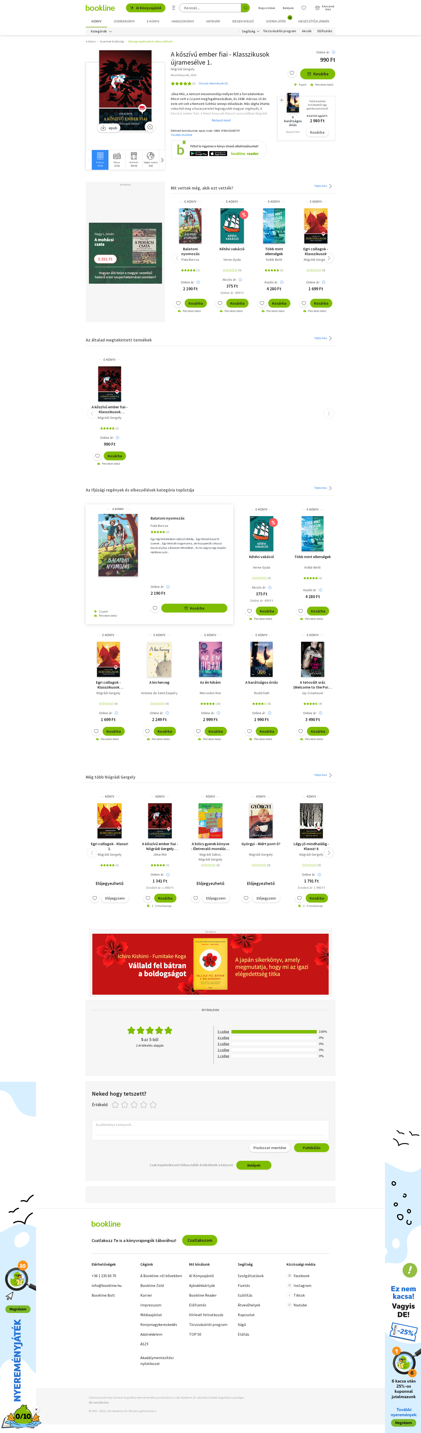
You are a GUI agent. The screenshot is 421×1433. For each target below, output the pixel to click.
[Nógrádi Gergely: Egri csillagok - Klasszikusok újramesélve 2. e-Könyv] (315, 225)
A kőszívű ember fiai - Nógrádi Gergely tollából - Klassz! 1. (160, 846)
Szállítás (245, 1295)
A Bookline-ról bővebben (161, 1275)
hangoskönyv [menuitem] (183, 21)
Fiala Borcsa (190, 259)
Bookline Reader (203, 1295)
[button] (162, 160)
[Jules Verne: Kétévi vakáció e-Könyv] (232, 225)
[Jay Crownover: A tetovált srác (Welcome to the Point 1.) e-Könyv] (312, 659)
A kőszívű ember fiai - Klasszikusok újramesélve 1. (110, 409)
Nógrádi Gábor (210, 854)
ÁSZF (144, 1344)
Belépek (288, 8)
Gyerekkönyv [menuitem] (124, 21)
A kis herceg (159, 682)
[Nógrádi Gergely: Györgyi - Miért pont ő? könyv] (261, 820)
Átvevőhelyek (249, 1305)
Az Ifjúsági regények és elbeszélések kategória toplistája (140, 490)
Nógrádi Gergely (316, 259)
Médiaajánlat (151, 1314)
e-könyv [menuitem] (153, 21)
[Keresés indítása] (245, 7)
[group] (100, 160)
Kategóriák (99, 31)
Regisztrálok (266, 8)
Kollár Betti (274, 259)
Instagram (302, 1285)
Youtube (300, 1305)
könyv (109, 796)
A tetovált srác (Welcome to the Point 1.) (312, 685)
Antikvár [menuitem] (213, 21)
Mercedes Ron (210, 693)
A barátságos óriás (261, 682)
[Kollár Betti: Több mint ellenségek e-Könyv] (274, 225)
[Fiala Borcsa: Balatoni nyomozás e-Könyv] (190, 225)
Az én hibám (210, 682)
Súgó (242, 1324)
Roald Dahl (261, 693)
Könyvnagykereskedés (158, 1324)
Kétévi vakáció (232, 248)
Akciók (307, 31)
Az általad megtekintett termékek (119, 340)
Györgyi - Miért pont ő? (260, 843)
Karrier (146, 1295)
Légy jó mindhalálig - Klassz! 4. (311, 846)
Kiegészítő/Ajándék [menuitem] (313, 21)
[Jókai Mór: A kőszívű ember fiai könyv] (160, 820)
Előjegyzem (115, 898)
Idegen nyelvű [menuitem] (243, 21)
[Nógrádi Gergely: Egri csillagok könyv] (109, 820)
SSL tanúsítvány (99, 1402)
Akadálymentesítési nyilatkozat (156, 1360)
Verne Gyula (232, 259)
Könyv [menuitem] (96, 21)
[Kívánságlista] (303, 7)
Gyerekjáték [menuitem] (278, 19)
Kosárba (320, 74)
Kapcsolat (246, 1314)
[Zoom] (150, 126)
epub (113, 127)
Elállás (243, 1334)
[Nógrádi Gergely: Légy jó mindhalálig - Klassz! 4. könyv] (311, 820)
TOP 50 (195, 1334)
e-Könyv (190, 202)
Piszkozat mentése (269, 1147)
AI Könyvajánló (149, 7)
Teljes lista (320, 186)
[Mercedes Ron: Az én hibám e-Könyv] (210, 659)
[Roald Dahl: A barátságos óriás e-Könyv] (261, 659)
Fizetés (244, 1285)
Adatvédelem (151, 1334)
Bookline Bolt (103, 1295)
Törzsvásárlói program (279, 31)
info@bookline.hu (107, 1285)
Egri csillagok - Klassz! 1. (109, 846)
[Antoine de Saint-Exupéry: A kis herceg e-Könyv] (159, 659)
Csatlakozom (200, 1240)
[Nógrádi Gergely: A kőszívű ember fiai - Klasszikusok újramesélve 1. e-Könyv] (125, 90)
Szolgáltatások (251, 1275)
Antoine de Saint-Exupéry (159, 693)
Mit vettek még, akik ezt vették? (202, 188)
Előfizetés (324, 31)
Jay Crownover (313, 693)
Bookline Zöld (152, 1285)
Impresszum (150, 1305)
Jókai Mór (160, 854)
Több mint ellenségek (274, 251)
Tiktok (299, 1295)
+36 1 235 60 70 (104, 1275)
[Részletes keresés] (173, 7)
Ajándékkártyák (202, 1285)
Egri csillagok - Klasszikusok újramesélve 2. (315, 251)
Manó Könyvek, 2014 (183, 75)
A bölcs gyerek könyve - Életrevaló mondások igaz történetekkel (210, 846)
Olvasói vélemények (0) (213, 83)
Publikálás (311, 1147)
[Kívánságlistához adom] (291, 73)
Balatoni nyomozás (190, 251)
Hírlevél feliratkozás (206, 1314)
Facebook (301, 1275)
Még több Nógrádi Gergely (110, 777)
